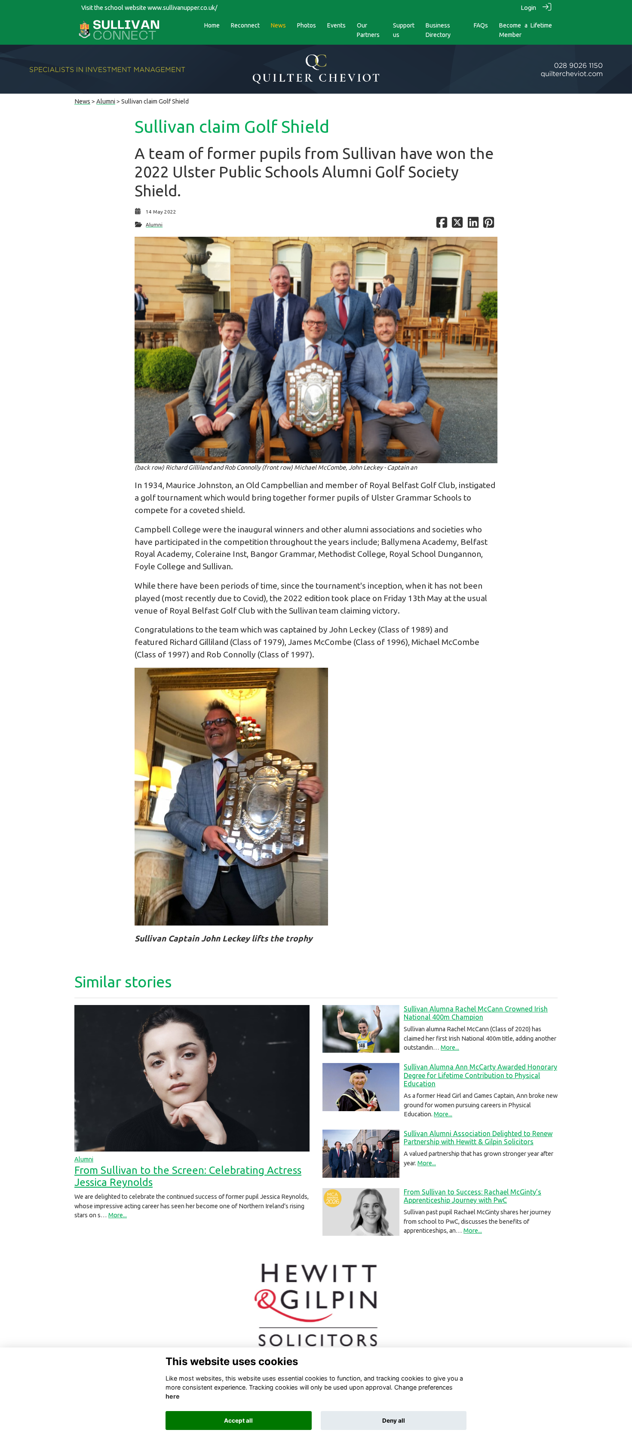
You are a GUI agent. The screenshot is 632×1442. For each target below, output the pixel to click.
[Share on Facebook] (441, 224)
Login (528, 7)
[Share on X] (457, 224)
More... (117, 1215)
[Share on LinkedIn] (473, 224)
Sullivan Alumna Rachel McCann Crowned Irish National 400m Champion (476, 1013)
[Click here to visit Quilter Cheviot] (316, 69)
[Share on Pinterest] (488, 224)
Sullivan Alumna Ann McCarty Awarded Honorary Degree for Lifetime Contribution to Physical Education (480, 1075)
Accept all (238, 1420)
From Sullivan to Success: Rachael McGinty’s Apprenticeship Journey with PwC (472, 1196)
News (82, 101)
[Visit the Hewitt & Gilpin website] (316, 1304)
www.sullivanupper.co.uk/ (182, 7)
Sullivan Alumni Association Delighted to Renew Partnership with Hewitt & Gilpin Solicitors (478, 1138)
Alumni (105, 101)
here (173, 1396)
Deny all (393, 1420)
